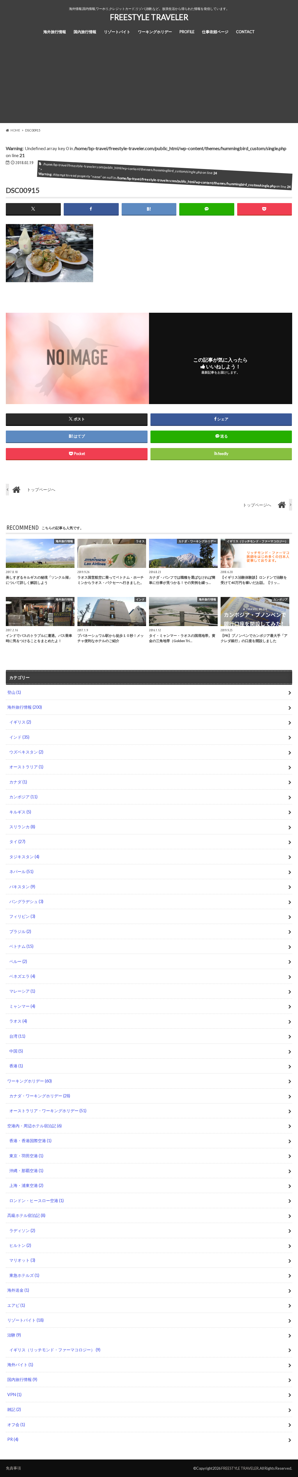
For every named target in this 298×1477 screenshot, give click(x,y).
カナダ (18, 781)
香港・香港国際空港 (30, 1140)
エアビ (16, 1305)
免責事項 (13, 1468)
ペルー (18, 961)
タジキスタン (24, 856)
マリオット (22, 1260)
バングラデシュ (26, 901)
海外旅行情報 (54, 31)
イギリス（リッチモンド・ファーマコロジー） (54, 1349)
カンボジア (23, 796)
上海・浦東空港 (26, 1185)
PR (12, 1439)
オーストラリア (26, 766)
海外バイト (20, 1364)
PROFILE (187, 31)
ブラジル (20, 931)
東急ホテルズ (24, 1275)
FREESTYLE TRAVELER (149, 17)
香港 (16, 1065)
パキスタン (22, 886)
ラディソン (22, 1230)
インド (19, 737)
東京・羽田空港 (26, 1155)
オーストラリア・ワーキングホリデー (47, 1110)
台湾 (17, 1036)
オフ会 (16, 1424)
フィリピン (22, 916)
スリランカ (22, 826)
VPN (14, 1394)
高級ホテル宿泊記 (26, 1215)
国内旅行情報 (85, 31)
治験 (14, 1334)
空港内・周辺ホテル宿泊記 (34, 1125)
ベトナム (21, 946)
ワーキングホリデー (155, 31)
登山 (14, 692)
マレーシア (22, 991)
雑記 (14, 1409)
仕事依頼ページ (215, 31)
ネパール (21, 871)
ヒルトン (20, 1245)
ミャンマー (22, 1006)
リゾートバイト (117, 31)
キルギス (20, 811)
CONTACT (245, 31)
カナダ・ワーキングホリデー (39, 1095)
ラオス (18, 1021)
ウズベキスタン (26, 751)
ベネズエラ (22, 976)
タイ (17, 841)
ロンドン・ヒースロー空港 (36, 1200)
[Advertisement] (149, 82)
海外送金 (18, 1290)
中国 (16, 1050)
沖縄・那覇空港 (26, 1170)
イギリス (20, 721)
